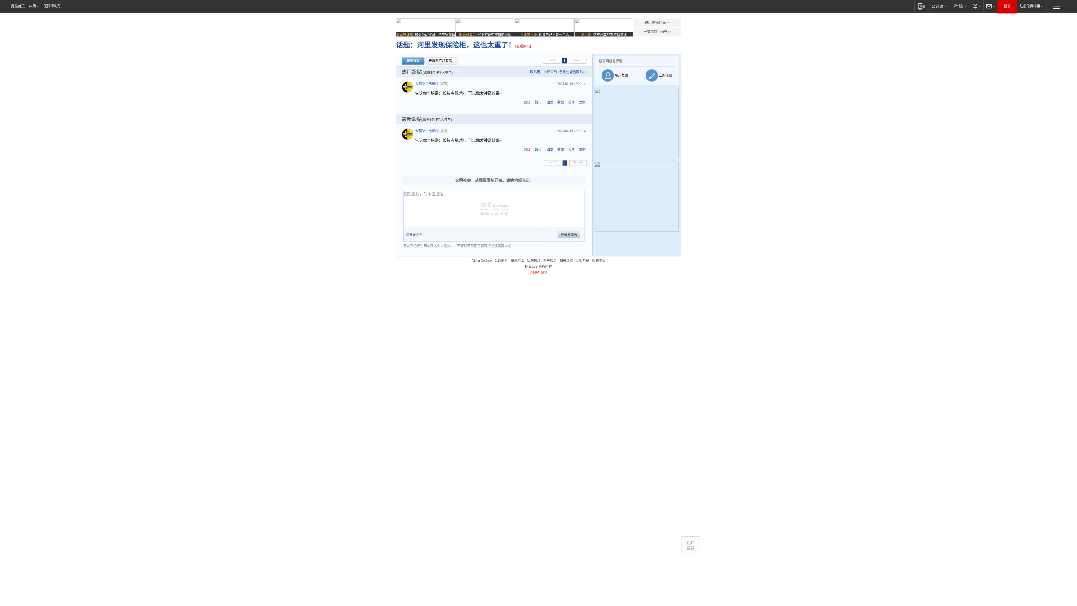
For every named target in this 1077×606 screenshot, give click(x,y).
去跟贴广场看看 (440, 61)
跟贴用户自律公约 (543, 72)
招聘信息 (533, 261)
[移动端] (921, 6)
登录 (1007, 6)
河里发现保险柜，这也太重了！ (466, 45)
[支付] (976, 6)
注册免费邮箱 (1030, 6)
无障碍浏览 (52, 6)
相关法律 (566, 261)
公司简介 (501, 261)
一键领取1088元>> (657, 32)
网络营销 (582, 261)
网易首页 (18, 6)
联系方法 (517, 261)
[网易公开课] (939, 6)
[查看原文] (523, 46)
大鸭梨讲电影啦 (427, 84)
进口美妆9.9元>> (657, 23)
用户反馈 (691, 545)
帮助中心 (599, 261)
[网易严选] (959, 6)
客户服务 (550, 261)
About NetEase (481, 261)
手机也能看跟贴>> (573, 72)
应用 (32, 6)
